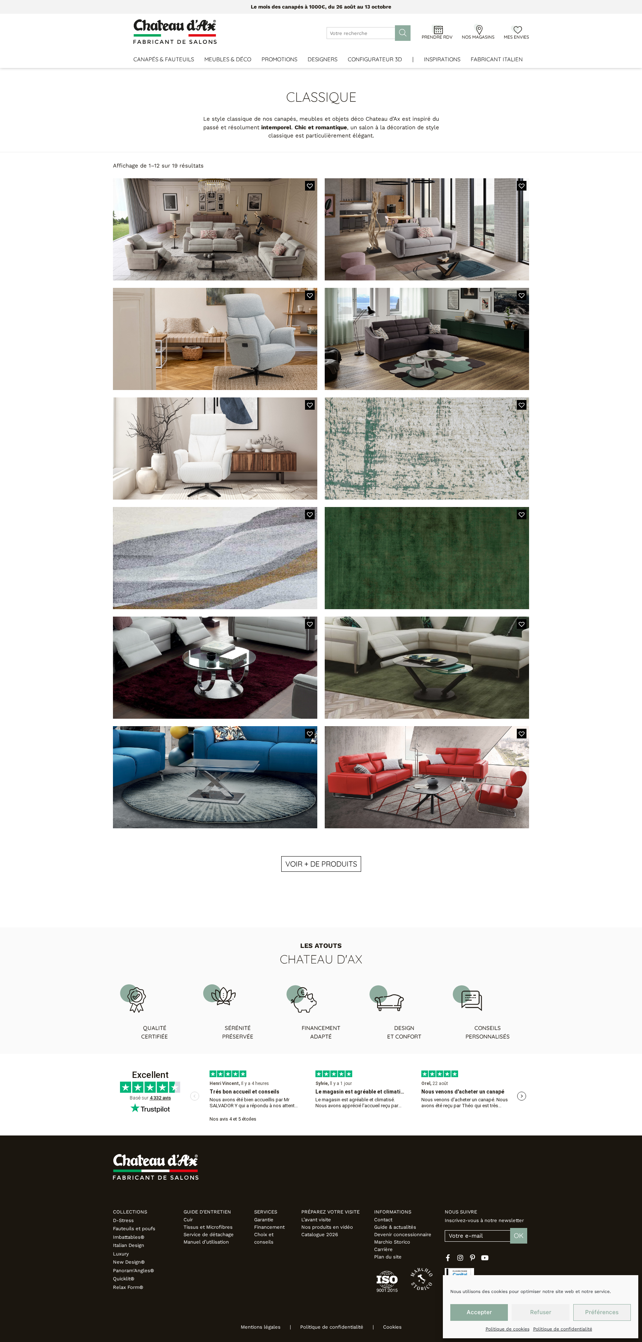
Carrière (383, 1249)
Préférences (602, 1312)
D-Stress (123, 1220)
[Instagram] (460, 1257)
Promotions (279, 59)
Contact (383, 1219)
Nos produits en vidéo (327, 1227)
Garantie (263, 1219)
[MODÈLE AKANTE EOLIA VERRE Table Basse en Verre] (215, 668)
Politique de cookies (507, 1329)
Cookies (392, 1327)
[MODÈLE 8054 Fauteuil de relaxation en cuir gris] (215, 339)
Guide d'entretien (207, 1212)
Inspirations (442, 59)
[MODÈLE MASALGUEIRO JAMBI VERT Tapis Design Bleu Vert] (427, 558)
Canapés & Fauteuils (163, 59)
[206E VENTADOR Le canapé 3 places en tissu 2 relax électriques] (215, 229)
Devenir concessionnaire (402, 1234)
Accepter (479, 1312)
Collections (130, 1212)
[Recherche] (403, 33)
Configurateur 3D (375, 59)
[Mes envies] (516, 29)
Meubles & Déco (227, 59)
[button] (310, 186)
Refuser (540, 1312)
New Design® (129, 1262)
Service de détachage (209, 1234)
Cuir (188, 1219)
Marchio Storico (392, 1242)
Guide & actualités (395, 1227)
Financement (269, 1227)
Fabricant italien (497, 59)
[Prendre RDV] (437, 29)
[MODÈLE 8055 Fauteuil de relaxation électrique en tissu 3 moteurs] (215, 448)
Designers (322, 59)
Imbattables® (129, 1237)
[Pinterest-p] (472, 1257)
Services (265, 1212)
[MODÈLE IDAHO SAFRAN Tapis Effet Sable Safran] (215, 558)
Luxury (121, 1254)
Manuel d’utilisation (206, 1242)
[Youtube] (485, 1257)
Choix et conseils (263, 1238)
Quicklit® (123, 1278)
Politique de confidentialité (562, 1329)
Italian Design (128, 1245)
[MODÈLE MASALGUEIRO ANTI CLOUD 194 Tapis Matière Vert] (427, 448)
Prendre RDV (437, 37)
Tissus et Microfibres (208, 1227)
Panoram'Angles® (133, 1270)
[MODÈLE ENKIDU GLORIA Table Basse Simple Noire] (427, 777)
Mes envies (516, 37)
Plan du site (388, 1257)
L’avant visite (316, 1219)
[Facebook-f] (448, 1257)
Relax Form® (128, 1287)
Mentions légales (261, 1327)
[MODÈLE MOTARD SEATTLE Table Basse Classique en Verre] (215, 777)
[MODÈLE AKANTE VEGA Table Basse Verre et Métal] (427, 668)
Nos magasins (478, 37)
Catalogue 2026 (319, 1234)
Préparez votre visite (330, 1212)
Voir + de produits (321, 863)
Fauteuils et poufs (134, 1228)
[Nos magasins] (478, 29)
